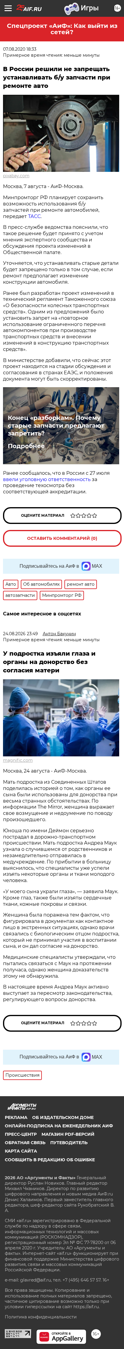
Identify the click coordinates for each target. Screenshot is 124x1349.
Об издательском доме (63, 1117)
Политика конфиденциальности (41, 1317)
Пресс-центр (21, 1134)
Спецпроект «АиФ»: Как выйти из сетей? (62, 29)
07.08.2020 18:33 (19, 49)
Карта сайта (21, 1151)
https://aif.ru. (86, 1306)
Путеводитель (69, 1142)
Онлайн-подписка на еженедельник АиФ (59, 1126)
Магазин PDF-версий (68, 1134)
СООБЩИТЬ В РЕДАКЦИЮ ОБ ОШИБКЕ (50, 1159)
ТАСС (34, 216)
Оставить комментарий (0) (62, 538)
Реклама (16, 1117)
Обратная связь (25, 1142)
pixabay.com (16, 175)
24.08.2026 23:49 (20, 633)
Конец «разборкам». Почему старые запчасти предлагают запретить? (56, 425)
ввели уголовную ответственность (47, 479)
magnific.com (18, 760)
